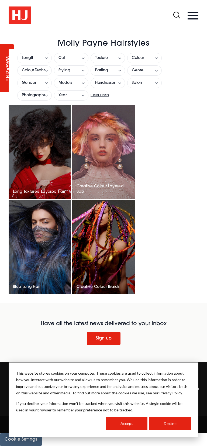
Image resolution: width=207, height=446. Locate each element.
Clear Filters (100, 95)
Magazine (7, 68)
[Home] (20, 15)
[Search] (176, 15)
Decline (170, 423)
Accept (126, 423)
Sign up (104, 338)
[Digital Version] (4, 33)
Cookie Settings (21, 439)
